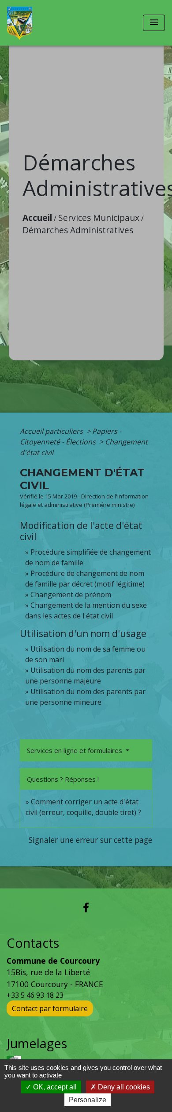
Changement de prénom (70, 594)
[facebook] (86, 907)
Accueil (37, 218)
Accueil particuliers (52, 431)
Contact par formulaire (50, 1008)
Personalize (87, 1100)
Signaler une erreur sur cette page (90, 839)
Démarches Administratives (77, 230)
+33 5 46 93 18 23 (35, 995)
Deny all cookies (123, 1087)
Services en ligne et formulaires (75, 750)
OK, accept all (54, 1087)
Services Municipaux (98, 218)
